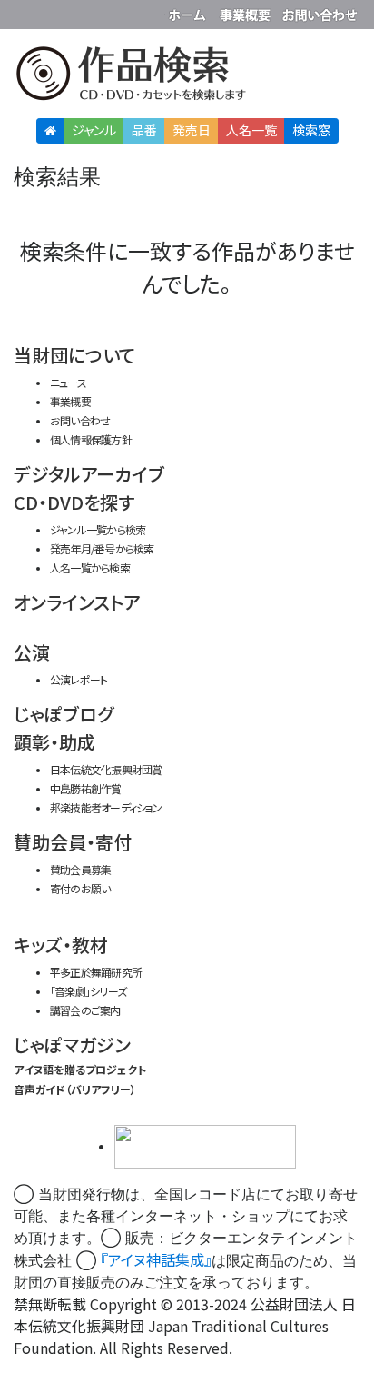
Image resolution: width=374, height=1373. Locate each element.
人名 (251, 130)
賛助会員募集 (80, 869)
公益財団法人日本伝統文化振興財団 (24, 12)
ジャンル (94, 130)
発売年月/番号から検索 (101, 548)
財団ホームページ (189, 11)
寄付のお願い (80, 888)
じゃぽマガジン (72, 1044)
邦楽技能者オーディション (106, 807)
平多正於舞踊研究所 (96, 972)
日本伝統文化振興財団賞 (106, 769)
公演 (32, 652)
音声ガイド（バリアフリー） (75, 1089)
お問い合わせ (319, 11)
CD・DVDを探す (74, 502)
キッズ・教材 (61, 944)
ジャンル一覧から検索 (97, 529)
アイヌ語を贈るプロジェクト (80, 1069)
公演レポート (78, 679)
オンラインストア (77, 602)
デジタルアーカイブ (89, 474)
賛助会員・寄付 (73, 842)
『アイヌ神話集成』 (156, 1259)
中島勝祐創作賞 (86, 788)
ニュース (68, 382)
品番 (144, 130)
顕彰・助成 (54, 742)
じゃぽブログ (63, 714)
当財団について (74, 355)
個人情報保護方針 (91, 439)
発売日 (191, 130)
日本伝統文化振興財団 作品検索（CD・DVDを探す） (187, 77)
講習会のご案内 (85, 1010)
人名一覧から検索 (90, 567)
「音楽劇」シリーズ (88, 991)
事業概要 (247, 11)
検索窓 (311, 130)
